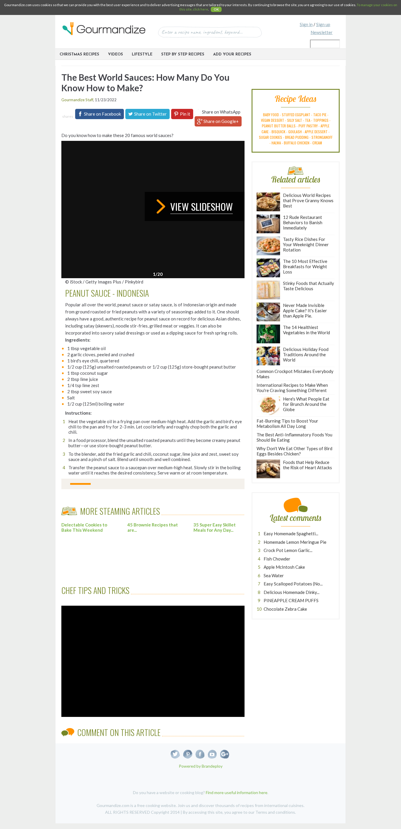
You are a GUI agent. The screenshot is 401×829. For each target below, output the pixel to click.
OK (216, 9)
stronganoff (322, 137)
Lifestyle (142, 54)
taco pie (319, 114)
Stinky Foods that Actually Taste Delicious (308, 286)
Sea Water (274, 575)
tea (307, 120)
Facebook (200, 754)
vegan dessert (272, 120)
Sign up (323, 24)
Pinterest (188, 754)
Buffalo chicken (296, 142)
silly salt (294, 120)
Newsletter (322, 32)
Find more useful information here (236, 792)
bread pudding (297, 137)
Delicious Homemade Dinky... (291, 592)
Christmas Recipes (79, 54)
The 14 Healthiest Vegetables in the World (306, 330)
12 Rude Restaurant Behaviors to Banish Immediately (302, 222)
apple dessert (316, 131)
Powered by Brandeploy (201, 766)
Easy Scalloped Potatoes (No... (293, 583)
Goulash (295, 131)
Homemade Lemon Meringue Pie (295, 542)
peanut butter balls (279, 125)
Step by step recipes (182, 54)
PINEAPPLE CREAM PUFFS (291, 600)
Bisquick (278, 131)
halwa (276, 142)
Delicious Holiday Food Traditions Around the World (305, 354)
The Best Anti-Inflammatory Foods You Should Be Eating (294, 437)
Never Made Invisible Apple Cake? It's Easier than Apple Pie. (305, 310)
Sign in (306, 24)
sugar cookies (270, 137)
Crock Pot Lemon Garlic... (288, 550)
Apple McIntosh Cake (284, 567)
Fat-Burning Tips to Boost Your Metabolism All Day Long (287, 423)
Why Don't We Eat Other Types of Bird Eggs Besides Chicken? (294, 451)
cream (317, 142)
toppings (320, 120)
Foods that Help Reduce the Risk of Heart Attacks (307, 465)
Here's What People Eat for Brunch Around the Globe (306, 404)
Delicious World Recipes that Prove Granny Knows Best (308, 200)
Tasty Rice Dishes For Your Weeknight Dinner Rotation (306, 244)
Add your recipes (232, 54)
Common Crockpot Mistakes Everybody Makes (295, 374)
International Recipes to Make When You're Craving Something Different (292, 387)
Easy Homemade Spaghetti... (291, 533)
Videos (115, 54)
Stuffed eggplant (296, 114)
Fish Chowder (277, 558)
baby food (271, 114)
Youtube (212, 754)
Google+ (225, 754)
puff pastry (308, 125)
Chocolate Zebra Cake (285, 609)
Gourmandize (104, 29)
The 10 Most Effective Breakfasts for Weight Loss (305, 266)
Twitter (175, 754)
